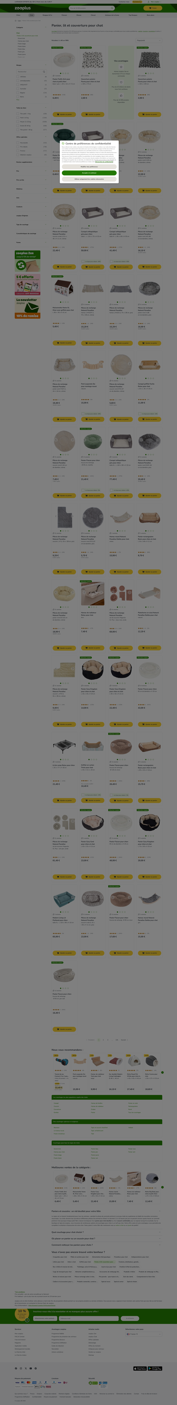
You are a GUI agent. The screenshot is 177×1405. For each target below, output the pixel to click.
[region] (89, 161)
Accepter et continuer (89, 173)
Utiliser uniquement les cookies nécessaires (89, 179)
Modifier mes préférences (89, 167)
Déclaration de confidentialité (104, 162)
